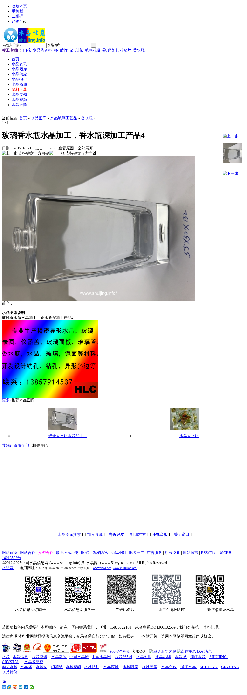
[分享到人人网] (26, 687)
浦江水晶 (198, 657)
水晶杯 (26, 667)
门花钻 (57, 667)
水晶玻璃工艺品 (63, 118)
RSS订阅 (208, 553)
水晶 (6, 657)
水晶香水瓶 (189, 436)
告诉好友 (116, 534)
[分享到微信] (32, 687)
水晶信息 (20, 657)
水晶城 (181, 657)
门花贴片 (123, 50)
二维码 (17, 16)
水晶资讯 (39, 657)
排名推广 (136, 553)
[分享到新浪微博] (15, 687)
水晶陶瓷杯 (42, 50)
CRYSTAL (10, 662)
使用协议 (82, 553)
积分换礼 (172, 553)
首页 (23, 118)
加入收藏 (95, 534)
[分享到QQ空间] (9, 687)
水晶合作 (169, 667)
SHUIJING (218, 657)
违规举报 (160, 534)
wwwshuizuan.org (125, 568)
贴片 (64, 50)
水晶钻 (41, 667)
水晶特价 (9, 672)
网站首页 (9, 553)
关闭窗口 (181, 534)
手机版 (17, 11)
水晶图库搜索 (69, 534)
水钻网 (8, 568)
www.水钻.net (102, 568)
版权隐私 (100, 553)
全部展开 (85, 148)
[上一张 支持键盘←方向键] (25, 153)
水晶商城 (111, 667)
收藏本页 (19, 6)
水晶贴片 (91, 667)
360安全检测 (120, 651)
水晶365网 (123, 657)
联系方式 (64, 553)
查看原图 (66, 148)
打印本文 (138, 534)
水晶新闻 (59, 657)
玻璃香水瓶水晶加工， (67, 436)
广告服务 (154, 553)
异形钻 (108, 50)
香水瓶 (139, 50)
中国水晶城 (79, 657)
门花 (27, 50)
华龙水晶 (9, 667)
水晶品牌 (163, 657)
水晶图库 (38, 118)
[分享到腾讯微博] (21, 687)
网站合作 (27, 553)
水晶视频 (73, 667)
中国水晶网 (101, 657)
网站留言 (190, 553)
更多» (7, 400)
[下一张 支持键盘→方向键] (72, 153)
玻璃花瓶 (92, 50)
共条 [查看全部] (16, 445)
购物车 (17, 21)
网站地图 (118, 553)
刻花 (79, 50)
